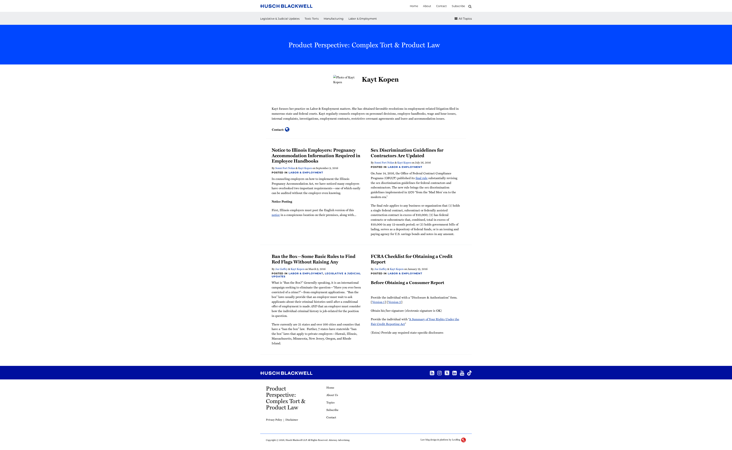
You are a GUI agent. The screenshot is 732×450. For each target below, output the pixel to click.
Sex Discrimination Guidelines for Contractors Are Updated (407, 153)
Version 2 (394, 302)
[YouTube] (462, 373)
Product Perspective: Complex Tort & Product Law (364, 44)
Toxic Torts (312, 18)
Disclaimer (291, 420)
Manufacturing (334, 18)
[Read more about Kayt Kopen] (287, 129)
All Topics (465, 18)
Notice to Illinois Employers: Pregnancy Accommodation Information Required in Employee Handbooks (316, 155)
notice (276, 215)
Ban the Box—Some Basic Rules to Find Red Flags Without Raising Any (313, 259)
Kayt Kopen (305, 168)
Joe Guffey (281, 269)
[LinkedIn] (454, 373)
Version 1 (378, 302)
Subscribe (458, 6)
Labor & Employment (362, 18)
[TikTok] (469, 373)
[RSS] (432, 373)
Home (414, 6)
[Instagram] (439, 373)
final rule (422, 178)
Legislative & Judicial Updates (280, 18)
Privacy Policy (274, 420)
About (427, 6)
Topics (330, 402)
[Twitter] (447, 373)
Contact (441, 6)
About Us (332, 395)
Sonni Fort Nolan (285, 168)
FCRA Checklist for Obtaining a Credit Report (412, 259)
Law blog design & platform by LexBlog (441, 439)
